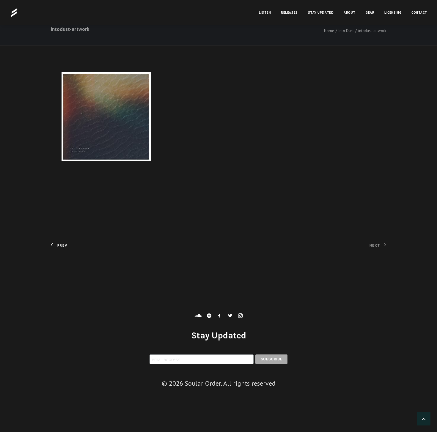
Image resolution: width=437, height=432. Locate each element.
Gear (370, 12)
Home (329, 30)
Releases (289, 12)
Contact (419, 12)
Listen (265, 12)
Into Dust (346, 30)
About (350, 12)
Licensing (392, 12)
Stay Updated (321, 12)
